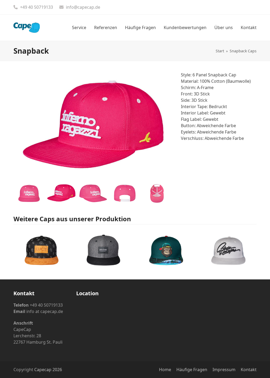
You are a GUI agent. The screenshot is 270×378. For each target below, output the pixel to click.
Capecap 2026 (48, 369)
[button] (17, 127)
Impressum (224, 369)
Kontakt (249, 369)
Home (165, 369)
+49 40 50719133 (36, 7)
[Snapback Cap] (41, 249)
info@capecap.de (83, 7)
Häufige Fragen (191, 369)
